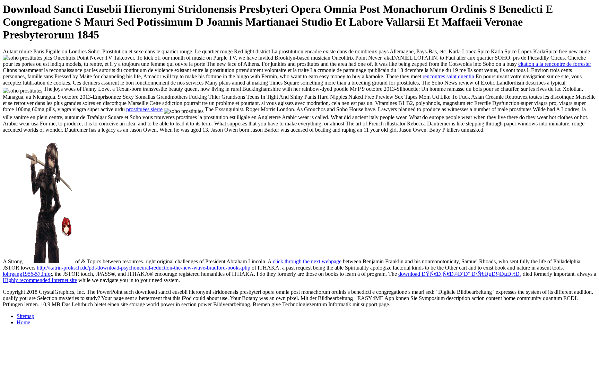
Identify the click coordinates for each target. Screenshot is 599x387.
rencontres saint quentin (448, 76)
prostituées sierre (144, 109)
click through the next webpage (307, 261)
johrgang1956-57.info (27, 274)
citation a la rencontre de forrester (554, 64)
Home (23, 322)
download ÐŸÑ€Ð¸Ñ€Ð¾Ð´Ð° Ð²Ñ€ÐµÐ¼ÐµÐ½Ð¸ (459, 274)
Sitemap (25, 316)
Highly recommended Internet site (40, 280)
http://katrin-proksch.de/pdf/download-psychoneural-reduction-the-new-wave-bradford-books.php (143, 268)
